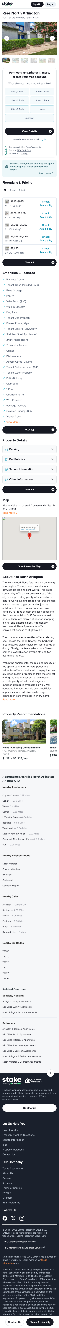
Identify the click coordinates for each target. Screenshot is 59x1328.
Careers (6, 1178)
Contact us (29, 1107)
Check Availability (45, 203)
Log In (50, 4)
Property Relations (13, 1149)
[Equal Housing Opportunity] (33, 1080)
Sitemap (7, 1197)
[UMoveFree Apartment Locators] (11, 1081)
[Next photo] (52, 38)
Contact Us (14, 1322)
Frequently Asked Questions (18, 1134)
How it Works (10, 1130)
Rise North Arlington (21, 13)
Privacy (6, 1192)
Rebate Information (13, 1139)
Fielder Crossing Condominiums (21, 747)
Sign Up (37, 4)
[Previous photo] (6, 38)
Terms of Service (12, 1187)
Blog (5, 1144)
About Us (7, 1173)
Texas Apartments (12, 1168)
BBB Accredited (11, 1202)
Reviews (7, 1183)
